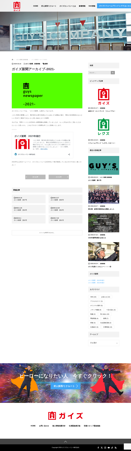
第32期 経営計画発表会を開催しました (101, 209)
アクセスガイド (96, 301)
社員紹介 (94, 327)
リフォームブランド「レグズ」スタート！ (101, 143)
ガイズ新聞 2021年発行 (96, 283)
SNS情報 (92, 6)
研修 (92, 323)
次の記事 (59, 177)
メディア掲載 (95, 310)
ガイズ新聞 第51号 (57, 220)
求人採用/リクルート (48, 6)
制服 (92, 314)
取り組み (104, 314)
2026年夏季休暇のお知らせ (97, 238)
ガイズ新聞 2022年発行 (96, 280)
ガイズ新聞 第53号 (57, 210)
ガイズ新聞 (29, 64)
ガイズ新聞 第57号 (20, 200)
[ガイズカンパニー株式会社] (17, 6)
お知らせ (105, 297)
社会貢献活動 (105, 323)
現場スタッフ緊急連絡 (92, 426)
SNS (93, 297)
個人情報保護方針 (59, 426)
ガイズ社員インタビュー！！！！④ (99, 266)
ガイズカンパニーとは (67, 6)
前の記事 (35, 177)
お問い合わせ (44, 426)
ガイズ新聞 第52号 (20, 220)
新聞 (46, 64)
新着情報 (82, 6)
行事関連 (107, 327)
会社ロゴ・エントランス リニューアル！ (101, 111)
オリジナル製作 (96, 305)
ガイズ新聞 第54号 (20, 210)
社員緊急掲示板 (74, 426)
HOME (35, 6)
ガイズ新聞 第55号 (57, 200)
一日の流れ (111, 310)
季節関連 (94, 318)
